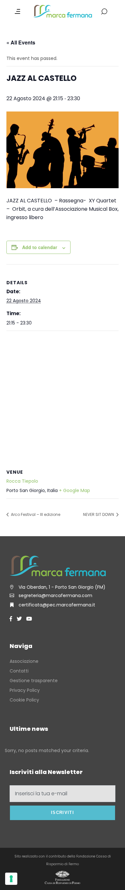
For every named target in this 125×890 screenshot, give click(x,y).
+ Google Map (74, 490)
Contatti (19, 671)
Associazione (24, 661)
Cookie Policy (24, 700)
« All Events (20, 42)
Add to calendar (39, 247)
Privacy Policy (25, 690)
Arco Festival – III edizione (35, 514)
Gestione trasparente (34, 680)
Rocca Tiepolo (22, 481)
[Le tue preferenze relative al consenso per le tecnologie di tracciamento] (11, 879)
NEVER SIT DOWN (99, 514)
